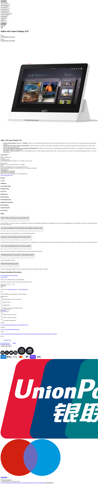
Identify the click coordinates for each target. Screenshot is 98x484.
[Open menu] (2, 28)
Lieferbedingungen (8, 482)
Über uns (2, 482)
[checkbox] (1, 162)
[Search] (2, 3)
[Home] (13, 1)
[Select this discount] (1, 156)
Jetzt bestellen (12, 37)
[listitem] (3, 354)
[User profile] (6, 3)
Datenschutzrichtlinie (22, 482)
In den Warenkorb (4, 37)
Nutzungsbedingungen (12, 289)
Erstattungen (15, 482)
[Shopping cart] (4, 3)
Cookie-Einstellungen (49, 482)
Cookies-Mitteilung (40, 482)
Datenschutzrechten (23, 289)
